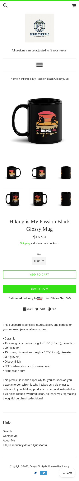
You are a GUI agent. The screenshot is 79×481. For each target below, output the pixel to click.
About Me (9, 440)
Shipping (25, 243)
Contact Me (10, 435)
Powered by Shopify (58, 466)
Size (39, 254)
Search (7, 431)
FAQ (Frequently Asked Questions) (25, 445)
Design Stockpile (38, 466)
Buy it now (39, 288)
